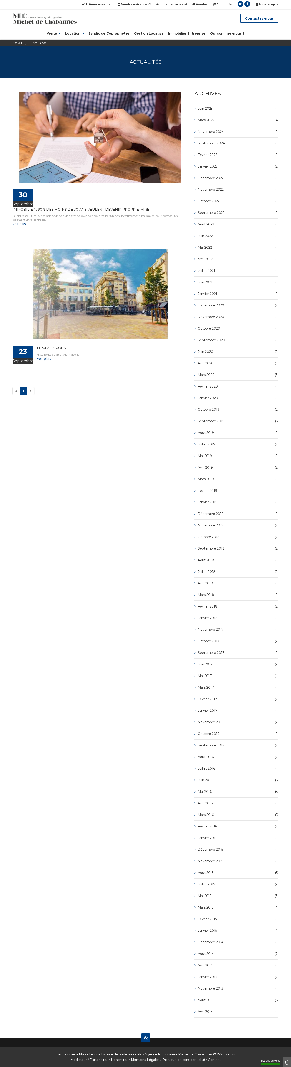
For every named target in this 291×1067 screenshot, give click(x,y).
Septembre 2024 (238, 143)
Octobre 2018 (238, 537)
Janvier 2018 (238, 618)
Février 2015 (238, 919)
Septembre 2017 (238, 653)
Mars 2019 (238, 479)
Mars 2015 (238, 907)
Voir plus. (20, 223)
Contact (214, 1060)
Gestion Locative (149, 33)
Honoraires (119, 1060)
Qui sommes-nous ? (227, 33)
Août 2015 (238, 873)
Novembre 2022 (238, 190)
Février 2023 (238, 155)
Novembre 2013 (238, 988)
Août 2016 (238, 757)
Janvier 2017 (238, 711)
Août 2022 (238, 224)
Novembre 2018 (238, 525)
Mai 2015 (238, 896)
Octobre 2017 (238, 641)
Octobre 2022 (238, 201)
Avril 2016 (238, 803)
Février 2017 (238, 699)
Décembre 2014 (238, 942)
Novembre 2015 (238, 861)
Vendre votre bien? (135, 4)
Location (73, 33)
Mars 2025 (238, 120)
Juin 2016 (238, 780)
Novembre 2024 (238, 132)
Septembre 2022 (238, 213)
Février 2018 (238, 606)
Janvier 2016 (238, 838)
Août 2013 (238, 1000)
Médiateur (78, 1060)
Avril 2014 (238, 965)
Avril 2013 (238, 1012)
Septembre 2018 (238, 548)
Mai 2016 (238, 792)
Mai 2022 (238, 247)
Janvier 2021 (238, 294)
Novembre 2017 (238, 629)
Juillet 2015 (238, 884)
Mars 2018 (238, 595)
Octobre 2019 (238, 410)
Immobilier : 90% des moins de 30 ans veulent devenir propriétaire (81, 209)
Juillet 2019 (238, 444)
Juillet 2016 (238, 768)
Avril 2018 (238, 583)
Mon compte (268, 4)
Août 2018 (238, 560)
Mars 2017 (238, 687)
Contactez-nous (259, 18)
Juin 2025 (238, 108)
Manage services (270, 1060)
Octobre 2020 (238, 328)
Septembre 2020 (238, 340)
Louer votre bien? (173, 4)
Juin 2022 (238, 236)
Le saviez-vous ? (53, 348)
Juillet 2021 (238, 271)
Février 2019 (238, 491)
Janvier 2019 (238, 502)
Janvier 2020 (238, 398)
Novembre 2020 (238, 317)
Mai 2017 (238, 676)
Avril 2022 (238, 259)
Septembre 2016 (238, 745)
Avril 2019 (238, 467)
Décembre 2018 (238, 514)
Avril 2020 (238, 363)
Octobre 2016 (238, 734)
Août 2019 (238, 433)
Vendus (201, 4)
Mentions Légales (145, 1060)
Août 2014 (238, 954)
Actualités (224, 4)
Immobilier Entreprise (187, 33)
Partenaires (99, 1060)
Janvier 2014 (238, 977)
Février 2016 (238, 826)
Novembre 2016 (238, 722)
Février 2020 (238, 386)
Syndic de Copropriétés (109, 33)
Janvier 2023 (238, 166)
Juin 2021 (238, 282)
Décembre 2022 (238, 178)
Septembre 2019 (238, 421)
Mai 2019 (238, 456)
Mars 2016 (238, 815)
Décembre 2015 (238, 849)
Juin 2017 (238, 664)
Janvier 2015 (238, 931)
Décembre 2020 (238, 305)
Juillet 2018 (238, 572)
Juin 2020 (238, 352)
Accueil (17, 42)
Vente (52, 33)
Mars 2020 (238, 375)
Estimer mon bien (99, 4)
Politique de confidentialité (183, 1060)
